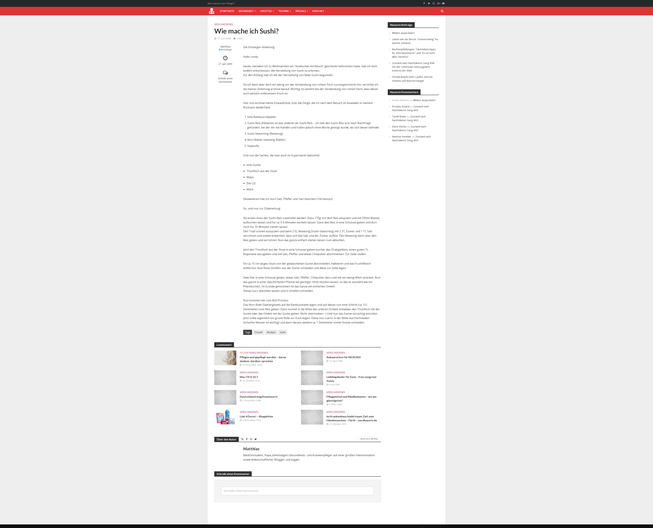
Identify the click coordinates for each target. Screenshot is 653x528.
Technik (283, 11)
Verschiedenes (223, 24)
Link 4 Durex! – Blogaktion (256, 416)
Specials (300, 11)
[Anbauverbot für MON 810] (312, 358)
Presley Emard (400, 106)
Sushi (283, 332)
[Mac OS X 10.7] (225, 377)
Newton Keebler (401, 136)
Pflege (244, 352)
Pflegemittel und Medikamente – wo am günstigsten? (351, 398)
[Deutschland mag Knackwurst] (225, 397)
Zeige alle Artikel (369, 438)
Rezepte (271, 332)
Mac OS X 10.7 (249, 376)
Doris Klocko (399, 126)
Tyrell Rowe (399, 116)
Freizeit (259, 332)
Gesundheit (246, 11)
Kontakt (318, 11)
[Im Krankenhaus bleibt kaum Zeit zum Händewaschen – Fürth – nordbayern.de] (312, 417)
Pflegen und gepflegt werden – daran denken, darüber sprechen (263, 359)
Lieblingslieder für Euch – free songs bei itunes (351, 378)
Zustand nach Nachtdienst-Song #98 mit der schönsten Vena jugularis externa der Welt (413, 66)
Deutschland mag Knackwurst (259, 396)
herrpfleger (226, 49)
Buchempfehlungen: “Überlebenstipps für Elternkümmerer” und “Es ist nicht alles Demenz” (414, 52)
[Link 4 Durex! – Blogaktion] (225, 417)
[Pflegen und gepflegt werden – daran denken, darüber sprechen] (225, 357)
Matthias (225, 46)
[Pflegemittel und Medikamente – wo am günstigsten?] (312, 397)
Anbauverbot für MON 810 (343, 357)
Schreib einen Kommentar (225, 80)
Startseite (227, 11)
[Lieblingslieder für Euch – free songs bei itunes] (312, 377)
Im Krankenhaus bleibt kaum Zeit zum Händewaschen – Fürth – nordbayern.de (351, 418)
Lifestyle (266, 11)
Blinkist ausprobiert (403, 33)
